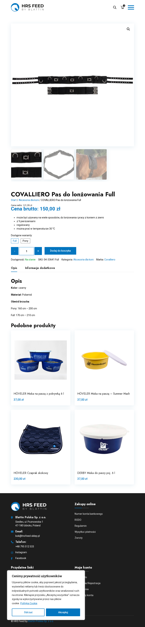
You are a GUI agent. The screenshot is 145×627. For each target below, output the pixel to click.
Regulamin (81, 525)
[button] (128, 29)
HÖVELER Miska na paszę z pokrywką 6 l (39, 394)
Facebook (20, 558)
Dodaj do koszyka (60, 250)
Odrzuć (28, 612)
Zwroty (79, 537)
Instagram (21, 552)
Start (14, 200)
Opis (14, 268)
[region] (46, 595)
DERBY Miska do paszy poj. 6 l (96, 473)
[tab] (14, 268)
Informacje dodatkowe (40, 268)
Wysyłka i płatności (85, 531)
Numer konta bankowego (89, 513)
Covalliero (109, 259)
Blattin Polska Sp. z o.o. (41, 621)
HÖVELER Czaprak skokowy (31, 473)
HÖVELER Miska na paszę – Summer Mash (103, 394)
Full (15, 240)
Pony (25, 240)
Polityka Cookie (28, 603)
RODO (78, 519)
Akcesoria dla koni (29, 200)
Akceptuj (63, 612)
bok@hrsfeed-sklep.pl (27, 535)
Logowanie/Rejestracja (87, 583)
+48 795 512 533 (24, 546)
